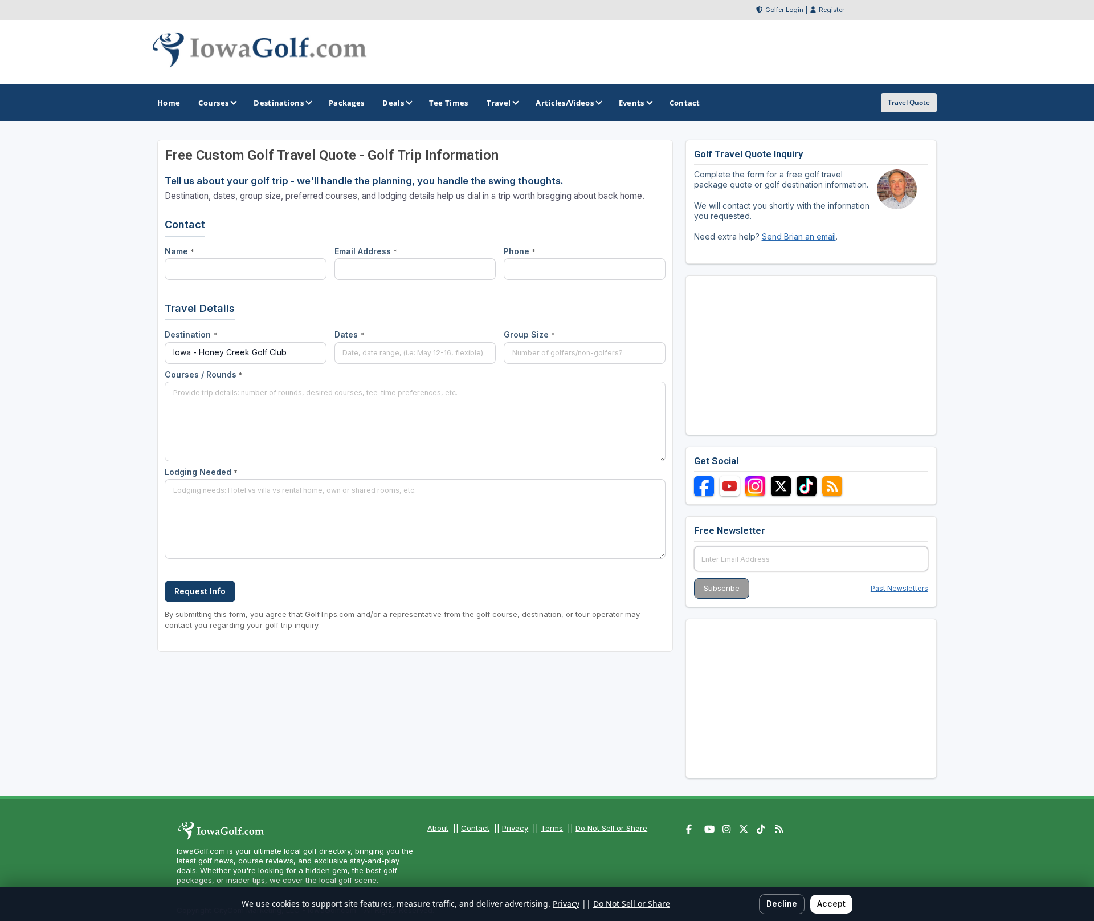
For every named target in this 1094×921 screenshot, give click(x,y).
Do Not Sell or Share (611, 828)
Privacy (515, 828)
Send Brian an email (799, 236)
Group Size (529, 334)
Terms (552, 828)
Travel (499, 103)
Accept (831, 903)
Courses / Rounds (204, 374)
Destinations (279, 103)
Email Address (365, 251)
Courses (213, 103)
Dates (349, 334)
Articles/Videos (565, 103)
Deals (393, 103)
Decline (781, 903)
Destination (191, 334)
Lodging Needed (201, 472)
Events (631, 103)
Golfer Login (784, 10)
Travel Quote (909, 102)
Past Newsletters (899, 588)
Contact (475, 828)
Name (179, 251)
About (437, 828)
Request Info (200, 591)
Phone (520, 251)
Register (831, 10)
